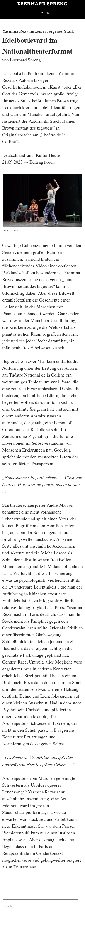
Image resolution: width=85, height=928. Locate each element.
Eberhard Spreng (42, 4)
